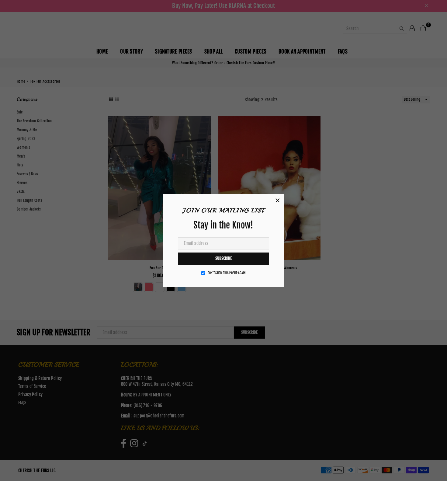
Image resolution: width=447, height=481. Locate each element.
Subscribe (223, 258)
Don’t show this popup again (227, 273)
